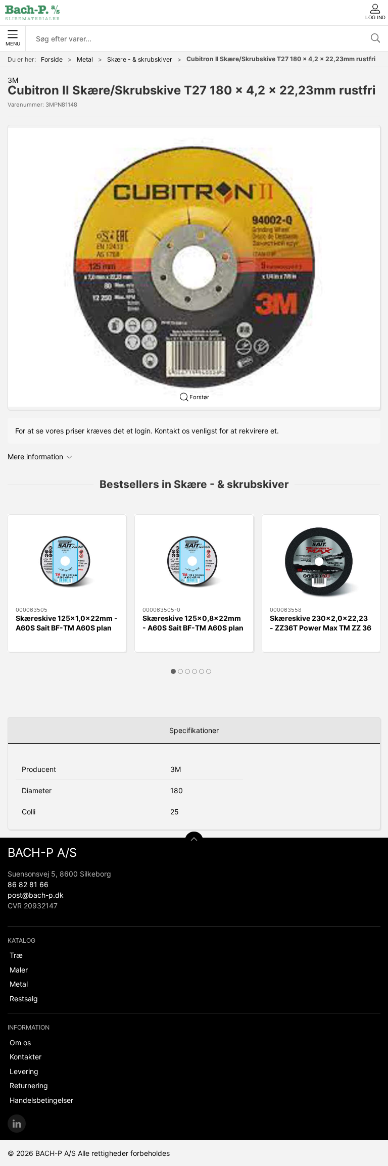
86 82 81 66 (28, 884)
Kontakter (25, 1056)
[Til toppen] (194, 841)
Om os (20, 1042)
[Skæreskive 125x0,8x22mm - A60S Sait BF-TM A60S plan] (193, 560)
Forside (52, 59)
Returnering (29, 1085)
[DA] (32, 12)
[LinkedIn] (17, 1123)
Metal (85, 59)
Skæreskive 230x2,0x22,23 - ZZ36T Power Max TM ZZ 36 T (320, 628)
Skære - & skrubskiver (139, 59)
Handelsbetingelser (41, 1100)
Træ (16, 955)
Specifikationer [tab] (194, 730)
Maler (19, 969)
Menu (13, 43)
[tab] (173, 671)
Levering (24, 1071)
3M (13, 80)
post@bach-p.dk (36, 895)
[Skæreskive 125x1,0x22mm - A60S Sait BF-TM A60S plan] (67, 560)
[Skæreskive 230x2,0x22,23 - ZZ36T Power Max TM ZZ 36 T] (321, 560)
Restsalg (24, 998)
